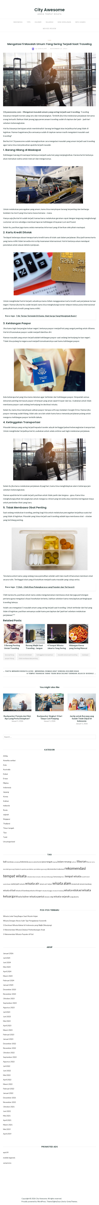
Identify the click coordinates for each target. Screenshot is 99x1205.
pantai (24, 869)
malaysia (6, 805)
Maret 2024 (8, 976)
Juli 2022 (6, 1066)
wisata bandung (85, 884)
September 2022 (10, 1057)
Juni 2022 (7, 1070)
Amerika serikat (9, 760)
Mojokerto (18, 869)
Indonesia (18, 22)
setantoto (7, 1163)
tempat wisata (73, 876)
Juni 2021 (7, 1111)
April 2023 (7, 1025)
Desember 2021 (9, 1098)
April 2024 (7, 971)
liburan (81, 861)
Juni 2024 (7, 962)
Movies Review (49, 28)
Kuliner (38, 22)
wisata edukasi (73, 890)
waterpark (15, 884)
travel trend (85, 877)
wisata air (32, 883)
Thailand (6, 823)
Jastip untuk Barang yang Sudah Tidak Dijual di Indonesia (82, 718)
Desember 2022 (9, 1043)
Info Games (80, 22)
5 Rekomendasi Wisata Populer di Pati (18, 934)
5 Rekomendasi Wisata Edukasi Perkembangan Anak (24, 930)
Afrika (5, 756)
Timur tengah (8, 828)
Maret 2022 (8, 1084)
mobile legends (9, 1158)
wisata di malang (58, 890)
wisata (22, 884)
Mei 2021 (7, 1116)
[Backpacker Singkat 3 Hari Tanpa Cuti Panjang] (49, 702)
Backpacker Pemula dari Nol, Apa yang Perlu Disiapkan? (17, 717)
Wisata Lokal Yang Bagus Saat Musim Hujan (20, 916)
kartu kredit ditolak (25, 655)
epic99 (6, 1152)
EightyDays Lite (58, 1201)
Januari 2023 (8, 1039)
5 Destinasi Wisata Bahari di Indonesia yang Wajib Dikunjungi (27, 925)
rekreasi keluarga (47, 877)
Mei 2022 (7, 1075)
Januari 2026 (8, 953)
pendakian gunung (40, 869)
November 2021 (9, 1102)
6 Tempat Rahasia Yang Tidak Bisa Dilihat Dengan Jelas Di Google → (61, 673)
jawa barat (37, 862)
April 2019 (7, 1134)
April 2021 (7, 1120)
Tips (29, 22)
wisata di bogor (36, 891)
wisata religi (48, 897)
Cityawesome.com (12, 112)
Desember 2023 (9, 989)
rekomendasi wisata (33, 877)
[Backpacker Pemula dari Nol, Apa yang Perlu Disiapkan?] (17, 702)
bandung (10, 862)
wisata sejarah (62, 896)
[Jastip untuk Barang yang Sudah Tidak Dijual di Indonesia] (82, 702)
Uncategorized (9, 841)
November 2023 (9, 994)
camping (17, 862)
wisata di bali (9, 890)
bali (4, 861)
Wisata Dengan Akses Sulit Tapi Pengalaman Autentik (24, 921)
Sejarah (49, 22)
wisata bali (75, 884)
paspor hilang (9, 658)
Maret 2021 (8, 1125)
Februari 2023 (8, 1034)
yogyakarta (74, 897)
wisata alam (61, 883)
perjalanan (81, 115)
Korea (5, 796)
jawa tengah (47, 862)
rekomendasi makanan (55, 869)
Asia (5, 765)
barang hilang (9, 655)
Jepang (6, 792)
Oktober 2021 (9, 1107)
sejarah (6, 814)
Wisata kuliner (22, 896)
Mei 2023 (7, 1021)
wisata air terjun (46, 884)
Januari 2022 (8, 1093)
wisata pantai (36, 896)
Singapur (6, 819)
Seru (62, 877)
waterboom (7, 884)
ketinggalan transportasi (45, 655)
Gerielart (42, 48)
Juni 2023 (7, 1016)
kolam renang (64, 861)
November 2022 (9, 1048)
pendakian (30, 869)
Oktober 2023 (9, 998)
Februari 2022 (8, 1089)
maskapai (85, 655)
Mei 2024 (7, 967)
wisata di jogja (47, 891)
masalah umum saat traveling (67, 655)
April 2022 (7, 1080)
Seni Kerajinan (64, 22)
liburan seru (91, 862)
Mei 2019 (7, 1129)
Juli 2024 (6, 958)
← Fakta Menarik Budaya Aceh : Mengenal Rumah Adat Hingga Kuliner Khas (41, 671)
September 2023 (10, 1003)
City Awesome (49, 10)
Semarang (57, 877)
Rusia (5, 810)
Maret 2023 (8, 1030)
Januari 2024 (8, 985)
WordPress (41, 1201)
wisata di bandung (23, 891)
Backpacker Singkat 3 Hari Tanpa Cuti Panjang (49, 717)
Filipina (6, 783)
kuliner (73, 862)
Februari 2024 (8, 980)
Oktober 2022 (9, 1052)
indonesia (24, 862)
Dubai (5, 774)
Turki (5, 837)
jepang (55, 862)
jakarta (31, 862)
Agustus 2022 (9, 1061)
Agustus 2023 (9, 1007)
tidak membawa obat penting (28, 658)
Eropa (5, 778)
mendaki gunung (8, 869)
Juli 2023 (6, 1012)
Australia (6, 769)
